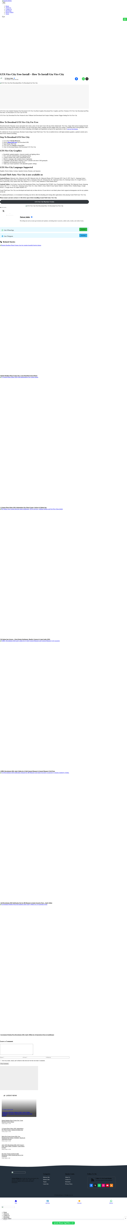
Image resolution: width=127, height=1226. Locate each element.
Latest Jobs (45, 1184)
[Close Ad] (125, 1218)
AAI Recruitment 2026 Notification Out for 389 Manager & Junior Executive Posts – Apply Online (26, 903)
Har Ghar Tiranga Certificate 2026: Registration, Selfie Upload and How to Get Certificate (12, 1155)
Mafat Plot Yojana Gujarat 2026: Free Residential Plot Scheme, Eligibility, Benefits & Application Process (13, 1138)
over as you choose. (72, 129)
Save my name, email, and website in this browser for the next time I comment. (23, 1060)
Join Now (83, 229)
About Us (8, 7)
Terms (7, 14)
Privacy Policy (10, 12)
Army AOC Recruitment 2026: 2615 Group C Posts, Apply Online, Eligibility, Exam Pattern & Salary (13, 1146)
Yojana (44, 1181)
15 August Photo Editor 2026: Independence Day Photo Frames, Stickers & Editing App (23, 507)
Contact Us (9, 9)
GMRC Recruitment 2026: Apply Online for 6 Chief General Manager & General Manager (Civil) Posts (27, 771)
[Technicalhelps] (7, 0)
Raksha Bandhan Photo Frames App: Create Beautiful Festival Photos (18, 375)
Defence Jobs (46, 1179)
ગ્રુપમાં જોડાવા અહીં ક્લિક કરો (63, 1223)
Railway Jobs (46, 1177)
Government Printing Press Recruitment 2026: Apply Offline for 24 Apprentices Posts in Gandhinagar (27, 1034)
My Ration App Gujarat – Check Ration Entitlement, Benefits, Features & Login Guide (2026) (25, 639)
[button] (3, 17)
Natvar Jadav (9, 78)
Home (7, 6)
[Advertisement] (63, 34)
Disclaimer (8, 10)
